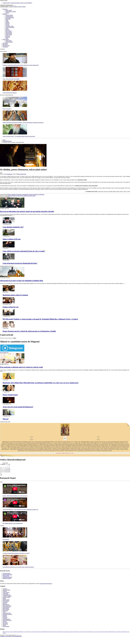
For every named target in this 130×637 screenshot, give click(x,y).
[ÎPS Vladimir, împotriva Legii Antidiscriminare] (15, 521)
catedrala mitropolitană (16, 631)
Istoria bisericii (6, 39)
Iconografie (5, 602)
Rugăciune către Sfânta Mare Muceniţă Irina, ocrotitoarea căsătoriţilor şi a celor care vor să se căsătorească (40, 383)
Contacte (7, 12)
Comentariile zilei (9, 16)
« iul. (1, 474)
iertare (57, 631)
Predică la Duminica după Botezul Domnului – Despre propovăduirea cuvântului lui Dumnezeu (23, 122)
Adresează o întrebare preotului (7, 5)
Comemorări (5, 593)
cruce (31, 631)
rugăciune (103, 631)
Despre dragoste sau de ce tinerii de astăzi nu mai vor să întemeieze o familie (29, 331)
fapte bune (48, 631)
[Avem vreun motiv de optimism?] (15, 90)
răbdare (106, 631)
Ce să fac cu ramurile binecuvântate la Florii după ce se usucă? (16, 553)
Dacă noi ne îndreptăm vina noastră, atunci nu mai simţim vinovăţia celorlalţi (27, 211)
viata (128, 631)
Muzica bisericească (7, 605)
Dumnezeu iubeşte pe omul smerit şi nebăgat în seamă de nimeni (21, 195)
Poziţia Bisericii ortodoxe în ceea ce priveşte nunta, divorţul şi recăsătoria (18, 567)
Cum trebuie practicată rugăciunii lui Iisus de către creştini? (24, 251)
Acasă (4, 139)
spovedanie (119, 631)
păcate (100, 631)
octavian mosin (84, 631)
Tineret (6, 28)
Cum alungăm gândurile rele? (13, 227)
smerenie (115, 631)
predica (96, 631)
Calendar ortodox (9, 15)
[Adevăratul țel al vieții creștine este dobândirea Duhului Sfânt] (12, 276)
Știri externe (5, 44)
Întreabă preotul (6, 45)
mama (69, 631)
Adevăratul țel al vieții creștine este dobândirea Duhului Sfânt (21, 280)
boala (6, 631)
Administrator (9, 174)
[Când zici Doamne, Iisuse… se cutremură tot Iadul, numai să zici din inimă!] (15, 134)
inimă (59, 631)
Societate (7, 24)
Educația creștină (6, 597)
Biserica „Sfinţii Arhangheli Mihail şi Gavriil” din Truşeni (15, 495)
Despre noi (5, 9)
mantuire (71, 631)
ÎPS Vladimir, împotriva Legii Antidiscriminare (13, 523)
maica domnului (65, 631)
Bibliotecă (5, 14)
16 (9, 468)
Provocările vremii (9, 26)
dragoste (33, 631)
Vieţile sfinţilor (8, 40)
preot (98, 631)
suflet (125, 631)
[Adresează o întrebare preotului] (14, 5)
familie (45, 631)
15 (8, 468)
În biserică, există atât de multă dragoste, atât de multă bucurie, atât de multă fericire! (21, 65)
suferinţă (122, 631)
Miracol (5, 419)
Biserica (4, 631)
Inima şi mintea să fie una (12, 239)
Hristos (55, 631)
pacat (87, 631)
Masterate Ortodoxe (7, 578)
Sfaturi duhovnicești (9, 17)
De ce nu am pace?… (7, 108)
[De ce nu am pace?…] (15, 106)
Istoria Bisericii (6, 604)
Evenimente (5, 46)
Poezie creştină (8, 34)
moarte (80, 631)
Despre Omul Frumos (10, 395)
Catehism (7, 22)
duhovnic (36, 631)
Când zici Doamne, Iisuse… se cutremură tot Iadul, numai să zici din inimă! (19, 136)
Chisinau (21, 631)
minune (77, 631)
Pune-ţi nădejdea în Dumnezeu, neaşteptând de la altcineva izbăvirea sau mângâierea (26, 194)
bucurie (8, 631)
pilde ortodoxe (90, 631)
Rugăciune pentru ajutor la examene (15, 295)
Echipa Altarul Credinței (10, 11)
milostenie (74, 631)
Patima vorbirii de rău (10, 307)
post (94, 631)
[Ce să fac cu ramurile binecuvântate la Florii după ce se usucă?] (15, 550)
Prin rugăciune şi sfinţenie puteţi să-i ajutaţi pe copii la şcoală (21, 367)
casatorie (11, 631)
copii (24, 631)
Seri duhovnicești (6, 619)
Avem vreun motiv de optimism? (10, 92)
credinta (28, 631)
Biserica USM (6, 575)
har (52, 631)
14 (6, 468)
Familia (7, 21)
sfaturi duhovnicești (111, 631)
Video (6, 38)
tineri (126, 631)
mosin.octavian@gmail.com (46, 583)
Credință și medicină (9, 27)
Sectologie (7, 37)
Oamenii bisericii (9, 41)
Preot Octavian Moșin (7, 574)
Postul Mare (8, 18)
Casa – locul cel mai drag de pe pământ (11, 78)
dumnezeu (39, 631)
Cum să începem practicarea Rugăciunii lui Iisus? (20, 263)
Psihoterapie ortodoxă (7, 614)
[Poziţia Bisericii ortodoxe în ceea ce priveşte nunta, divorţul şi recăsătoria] (15, 564)
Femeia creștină (6, 599)
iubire (61, 631)
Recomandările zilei (4, 352)
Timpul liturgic (6, 539)
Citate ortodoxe (8, 33)
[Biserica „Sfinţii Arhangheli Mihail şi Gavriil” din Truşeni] (15, 493)
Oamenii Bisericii (6, 607)
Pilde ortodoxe (8, 31)
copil (26, 631)
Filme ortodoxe (8, 32)
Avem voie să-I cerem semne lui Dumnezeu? (18, 407)
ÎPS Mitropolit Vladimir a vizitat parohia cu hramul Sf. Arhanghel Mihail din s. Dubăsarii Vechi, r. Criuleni (40, 319)
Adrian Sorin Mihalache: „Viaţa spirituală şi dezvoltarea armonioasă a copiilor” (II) (20, 509)
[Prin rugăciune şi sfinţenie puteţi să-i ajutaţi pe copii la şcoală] (12, 363)
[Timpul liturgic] (15, 537)
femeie (51, 631)
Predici (6, 20)
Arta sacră (5, 588)
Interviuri (7, 23)
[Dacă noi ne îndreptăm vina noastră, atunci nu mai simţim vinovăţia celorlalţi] (12, 207)
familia (43, 631)
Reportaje (7, 29)
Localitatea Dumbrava (7, 577)
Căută (14, 338)
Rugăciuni (7, 35)
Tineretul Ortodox (6, 573)
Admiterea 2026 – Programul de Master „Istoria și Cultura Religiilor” (17, 2)
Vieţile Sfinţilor (6, 626)
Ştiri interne (5, 43)
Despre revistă (8, 10)
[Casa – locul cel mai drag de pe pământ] (15, 76)
